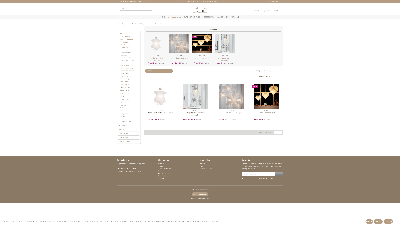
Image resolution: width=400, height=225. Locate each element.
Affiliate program (206, 168)
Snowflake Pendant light (179, 58)
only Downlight (125, 65)
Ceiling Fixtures (125, 36)
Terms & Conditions (165, 168)
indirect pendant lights (127, 60)
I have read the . (258, 178)
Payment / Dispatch (165, 173)
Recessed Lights (125, 79)
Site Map (161, 178)
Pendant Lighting (126, 39)
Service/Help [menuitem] (274, 1)
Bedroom (123, 108)
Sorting (257, 71)
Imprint (202, 163)
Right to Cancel (163, 176)
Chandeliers (124, 82)
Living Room (124, 114)
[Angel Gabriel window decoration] (225, 43)
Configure (388, 221)
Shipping (161, 163)
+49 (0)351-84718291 (126, 168)
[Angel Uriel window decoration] (156, 43)
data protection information (263, 178)
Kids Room (123, 105)
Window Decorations (127, 71)
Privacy (160, 171)
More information (212, 221)
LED (122, 63)
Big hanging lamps (126, 76)
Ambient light (125, 42)
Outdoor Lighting (125, 121)
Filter (150, 71)
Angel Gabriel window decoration (225, 59)
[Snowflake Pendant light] (179, 43)
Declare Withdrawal (200, 194)
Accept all (378, 221)
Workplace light (125, 73)
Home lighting (124, 33)
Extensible (124, 55)
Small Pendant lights (127, 68)
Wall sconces (124, 90)
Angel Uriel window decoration (156, 59)
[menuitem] (136, 8)
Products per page (265, 77)
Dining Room (124, 99)
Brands (121, 129)
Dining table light (126, 52)
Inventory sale (123, 133)
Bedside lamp (125, 45)
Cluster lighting (125, 47)
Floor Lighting (124, 85)
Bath (121, 93)
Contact (161, 166)
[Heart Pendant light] (202, 43)
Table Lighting (125, 87)
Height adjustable (126, 58)
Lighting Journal (124, 141)
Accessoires (123, 125)
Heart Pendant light (202, 58)
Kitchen (122, 111)
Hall (121, 102)
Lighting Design (124, 137)
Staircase (123, 117)
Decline (369, 221)
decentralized (125, 50)
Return (202, 166)
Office (122, 96)
